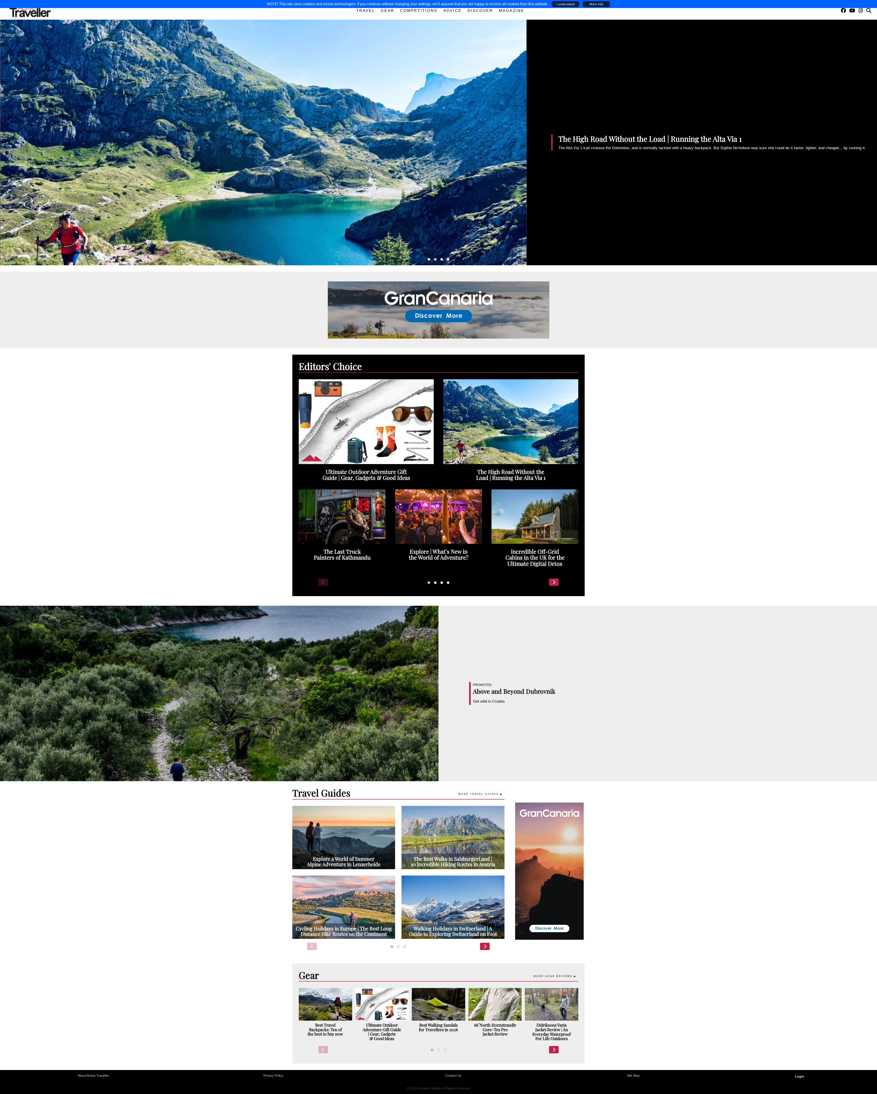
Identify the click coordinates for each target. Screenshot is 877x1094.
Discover (480, 10)
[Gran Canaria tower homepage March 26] (549, 870)
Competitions (418, 10)
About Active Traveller (93, 1075)
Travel (365, 10)
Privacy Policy (273, 1075)
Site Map (633, 1075)
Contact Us (453, 1075)
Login (799, 1076)
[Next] (554, 582)
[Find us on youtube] (852, 10)
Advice (452, 10)
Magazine (511, 10)
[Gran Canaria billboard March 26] (438, 309)
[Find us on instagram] (861, 10)
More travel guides (478, 794)
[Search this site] (868, 10)
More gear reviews (553, 976)
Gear (387, 10)
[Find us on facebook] (843, 10)
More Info (596, 4)
